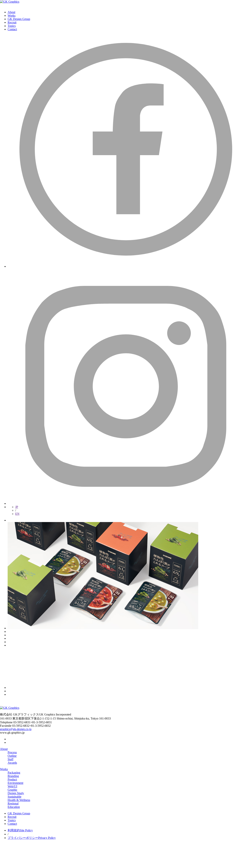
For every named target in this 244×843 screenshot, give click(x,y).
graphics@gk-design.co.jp (15, 729)
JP (16, 507)
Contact (12, 29)
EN (17, 513)
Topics (12, 25)
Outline (12, 755)
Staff (10, 759)
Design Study (16, 793)
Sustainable (14, 796)
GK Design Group (19, 19)
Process (12, 752)
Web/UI (12, 786)
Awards (12, 762)
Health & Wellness (19, 800)
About (11, 12)
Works (11, 15)
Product (12, 779)
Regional (13, 803)
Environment (15, 782)
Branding (13, 776)
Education (14, 807)
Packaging (14, 772)
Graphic (12, 789)
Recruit (12, 22)
